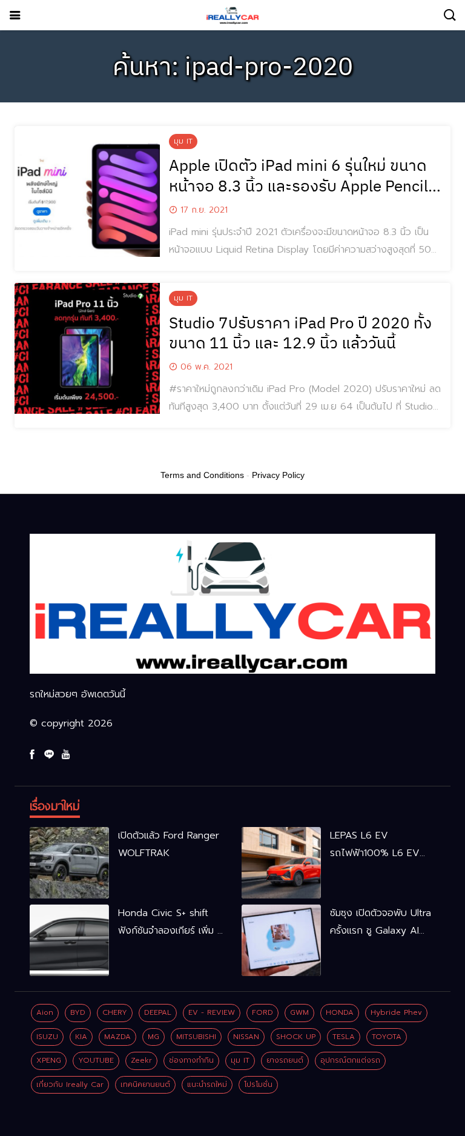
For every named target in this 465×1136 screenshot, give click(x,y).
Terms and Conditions (202, 475)
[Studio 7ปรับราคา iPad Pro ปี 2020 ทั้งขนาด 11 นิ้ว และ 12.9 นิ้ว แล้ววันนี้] (87, 348)
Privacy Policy (278, 475)
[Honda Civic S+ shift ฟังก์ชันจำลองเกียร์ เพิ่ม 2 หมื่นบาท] (69, 940)
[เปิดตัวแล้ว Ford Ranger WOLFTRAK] (69, 863)
